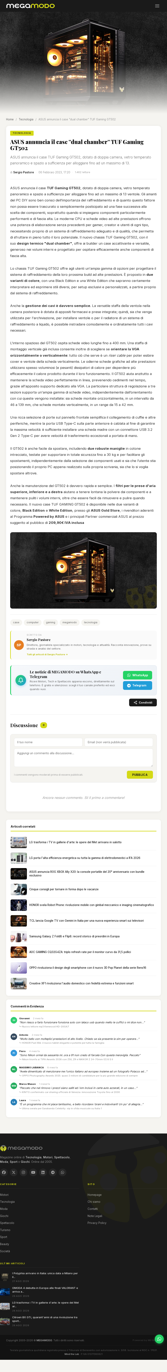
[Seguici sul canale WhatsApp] (159, 1339)
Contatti (93, 1208)
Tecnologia (26, 119)
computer (33, 622)
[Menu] (157, 6)
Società (5, 1251)
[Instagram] (23, 1172)
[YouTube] (33, 1172)
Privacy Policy (97, 1223)
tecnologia (90, 622)
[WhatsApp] (62, 1172)
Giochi (4, 1216)
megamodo (70, 622)
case (16, 622)
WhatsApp (140, 675)
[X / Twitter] (14, 1172)
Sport (3, 1237)
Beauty (4, 1244)
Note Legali (95, 1216)
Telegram (139, 685)
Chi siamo (94, 1201)
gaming (50, 622)
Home (10, 119)
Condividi (145, 702)
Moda (4, 1208)
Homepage (95, 1194)
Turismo (5, 1230)
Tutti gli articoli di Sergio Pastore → (47, 654)
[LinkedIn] (43, 1172)
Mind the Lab (72, 1354)
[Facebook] (4, 1172)
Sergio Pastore (23, 172)
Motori (4, 1194)
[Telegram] (53, 1172)
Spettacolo (7, 1223)
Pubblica (140, 774)
